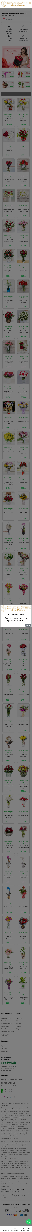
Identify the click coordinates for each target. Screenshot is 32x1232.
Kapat (28, 625)
